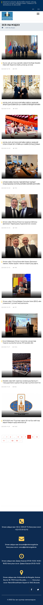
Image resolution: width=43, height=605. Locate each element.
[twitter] (38, 589)
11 (4, 440)
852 (15, 387)
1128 (15, 228)
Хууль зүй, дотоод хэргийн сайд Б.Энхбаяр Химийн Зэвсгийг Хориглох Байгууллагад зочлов (21, 64)
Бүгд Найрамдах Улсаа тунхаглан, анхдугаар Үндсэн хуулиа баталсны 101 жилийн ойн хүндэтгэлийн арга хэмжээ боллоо (19, 342)
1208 (16, 108)
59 (17, 440)
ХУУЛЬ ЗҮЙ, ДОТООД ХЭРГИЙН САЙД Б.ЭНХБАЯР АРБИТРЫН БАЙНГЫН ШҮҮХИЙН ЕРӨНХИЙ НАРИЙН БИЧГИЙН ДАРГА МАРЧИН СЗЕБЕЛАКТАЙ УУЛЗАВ (21, 104)
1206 (15, 347)
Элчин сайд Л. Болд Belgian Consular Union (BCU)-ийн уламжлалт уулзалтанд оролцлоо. (22, 302)
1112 (16, 188)
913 (15, 307)
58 (12, 440)
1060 (15, 426)
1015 (15, 69)
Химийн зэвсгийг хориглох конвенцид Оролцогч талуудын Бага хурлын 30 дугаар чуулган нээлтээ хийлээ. (22, 382)
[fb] (31, 589)
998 (15, 267)
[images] (21, 47)
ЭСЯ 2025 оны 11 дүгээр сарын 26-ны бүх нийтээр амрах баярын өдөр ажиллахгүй (21, 421)
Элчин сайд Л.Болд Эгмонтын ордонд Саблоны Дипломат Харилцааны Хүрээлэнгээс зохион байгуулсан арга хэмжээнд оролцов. (20, 223)
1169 (16, 148)
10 (37, 437)
